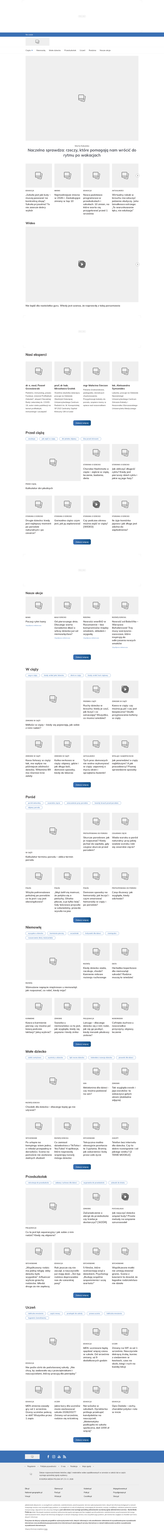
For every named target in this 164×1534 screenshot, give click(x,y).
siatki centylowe (34, 1057)
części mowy (55, 1313)
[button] (82, 423)
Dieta (114, 964)
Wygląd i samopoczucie (123, 756)
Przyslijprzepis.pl (119, 1492)
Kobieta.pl (87, 1488)
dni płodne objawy (69, 439)
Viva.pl (27, 1496)
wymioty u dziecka (55, 1057)
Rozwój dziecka (119, 617)
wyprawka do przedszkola (94, 1183)
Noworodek (117, 1018)
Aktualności (118, 191)
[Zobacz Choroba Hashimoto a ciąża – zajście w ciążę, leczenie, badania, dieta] (96, 453)
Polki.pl (86, 1492)
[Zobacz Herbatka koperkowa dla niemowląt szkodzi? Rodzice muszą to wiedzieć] (125, 952)
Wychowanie (31, 1138)
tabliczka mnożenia (35, 1313)
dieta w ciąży (76, 675)
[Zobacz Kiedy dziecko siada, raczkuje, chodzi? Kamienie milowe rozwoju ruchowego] (96, 952)
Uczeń (114, 1344)
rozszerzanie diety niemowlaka (40, 938)
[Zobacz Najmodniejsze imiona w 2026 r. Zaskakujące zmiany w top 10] (67, 176)
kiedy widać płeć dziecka (54, 675)
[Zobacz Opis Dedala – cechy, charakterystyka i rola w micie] (125, 1390)
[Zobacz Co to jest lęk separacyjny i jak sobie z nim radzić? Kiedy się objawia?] (53, 1206)
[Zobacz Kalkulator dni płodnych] (53, 462)
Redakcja (73, 1466)
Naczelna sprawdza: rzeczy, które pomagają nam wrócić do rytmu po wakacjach (82, 152)
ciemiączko (112, 933)
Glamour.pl (58, 1488)
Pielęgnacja (88, 1018)
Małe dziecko (60, 617)
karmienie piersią (57, 933)
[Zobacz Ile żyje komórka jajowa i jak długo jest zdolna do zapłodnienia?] (125, 504)
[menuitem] (29, 50)
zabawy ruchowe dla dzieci (66, 1183)
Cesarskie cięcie (119, 833)
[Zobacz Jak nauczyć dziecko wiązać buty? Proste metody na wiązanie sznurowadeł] (125, 1197)
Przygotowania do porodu (95, 833)
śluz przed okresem (91, 439)
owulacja (31, 439)
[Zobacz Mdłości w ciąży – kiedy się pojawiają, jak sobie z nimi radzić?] (53, 699)
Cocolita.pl (88, 1496)
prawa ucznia (94, 1313)
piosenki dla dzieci (126, 1057)
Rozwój (29, 983)
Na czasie (29, 34)
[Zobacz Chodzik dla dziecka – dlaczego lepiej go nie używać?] (53, 1081)
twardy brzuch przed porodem (106, 803)
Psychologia (118, 1209)
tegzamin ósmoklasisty (37, 1318)
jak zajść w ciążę (48, 439)
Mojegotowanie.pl (120, 1488)
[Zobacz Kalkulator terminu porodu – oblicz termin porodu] (53, 831)
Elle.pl (27, 1488)
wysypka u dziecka (35, 933)
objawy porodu (34, 807)
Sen (84, 1083)
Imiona (57, 191)
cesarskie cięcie (54, 803)
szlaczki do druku (118, 1183)
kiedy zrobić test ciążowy (98, 675)
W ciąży (29, 853)
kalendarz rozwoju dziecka (101, 1057)
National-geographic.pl (33, 1492)
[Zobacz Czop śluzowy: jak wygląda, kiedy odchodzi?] (125, 876)
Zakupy (115, 1138)
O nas (63, 1466)
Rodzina (87, 617)
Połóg (28, 888)
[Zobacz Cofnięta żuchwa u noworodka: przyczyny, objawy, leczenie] (125, 1006)
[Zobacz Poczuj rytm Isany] (39, 605)
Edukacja (30, 191)
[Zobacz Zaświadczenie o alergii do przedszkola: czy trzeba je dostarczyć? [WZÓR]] (96, 1197)
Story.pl (116, 1496)
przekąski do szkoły (75, 1313)
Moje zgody (86, 1466)
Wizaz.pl (57, 1496)
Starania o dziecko (92, 465)
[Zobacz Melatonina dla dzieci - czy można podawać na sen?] (96, 1071)
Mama (28, 617)
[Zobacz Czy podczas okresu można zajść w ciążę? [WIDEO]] (96, 504)
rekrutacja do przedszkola (38, 1183)
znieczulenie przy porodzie (77, 803)
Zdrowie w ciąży (33, 721)
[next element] (137, 190)
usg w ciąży (32, 675)
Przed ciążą (31, 484)
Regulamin (31, 1466)
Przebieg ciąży (89, 701)
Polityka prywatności (48, 1466)
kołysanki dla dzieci (93, 933)
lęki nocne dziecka (77, 1057)
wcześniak (74, 933)
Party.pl (57, 1492)
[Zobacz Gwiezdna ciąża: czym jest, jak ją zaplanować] (67, 504)
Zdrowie (58, 1018)
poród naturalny (34, 803)
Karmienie (30, 1018)
